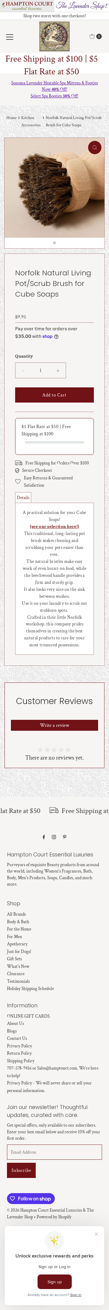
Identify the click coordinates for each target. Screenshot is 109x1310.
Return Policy (19, 1053)
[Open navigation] (10, 36)
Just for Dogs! (19, 951)
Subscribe (21, 1170)
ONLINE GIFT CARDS (28, 1016)
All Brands (16, 914)
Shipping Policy (21, 1061)
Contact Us (17, 1038)
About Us (15, 1023)
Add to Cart (54, 395)
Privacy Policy (19, 1046)
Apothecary (17, 944)
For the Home (19, 929)
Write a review (54, 725)
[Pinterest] (64, 837)
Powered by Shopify (54, 1217)
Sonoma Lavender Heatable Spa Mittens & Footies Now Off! (54, 86)
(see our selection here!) (54, 526)
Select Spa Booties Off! (54, 96)
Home (11, 118)
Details (23, 498)
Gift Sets (14, 959)
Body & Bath (18, 922)
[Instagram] (54, 837)
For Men (14, 937)
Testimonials (18, 981)
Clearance (16, 974)
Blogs (12, 1031)
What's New (18, 966)
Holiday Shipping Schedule (30, 988)
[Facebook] (44, 837)
